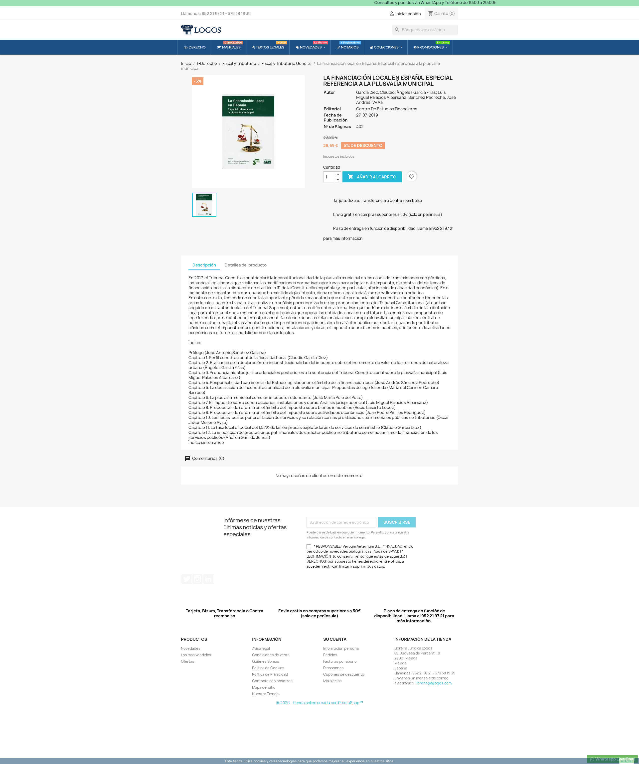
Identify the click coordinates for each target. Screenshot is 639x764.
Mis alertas (332, 680)
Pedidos (330, 654)
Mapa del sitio (263, 687)
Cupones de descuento (343, 674)
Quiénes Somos (265, 661)
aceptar (627, 761)
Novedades (190, 648)
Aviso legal (261, 648)
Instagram (197, 579)
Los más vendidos (196, 654)
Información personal (341, 648)
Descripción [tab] (204, 265)
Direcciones (333, 667)
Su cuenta (334, 639)
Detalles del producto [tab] (246, 265)
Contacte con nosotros (272, 680)
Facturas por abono (340, 661)
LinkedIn (208, 579)
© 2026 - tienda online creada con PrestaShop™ (319, 702)
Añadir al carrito (372, 177)
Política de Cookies (268, 667)
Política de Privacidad (270, 674)
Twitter (186, 579)
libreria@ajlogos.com (434, 683)
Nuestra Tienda (265, 693)
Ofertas (187, 661)
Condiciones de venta (271, 654)
